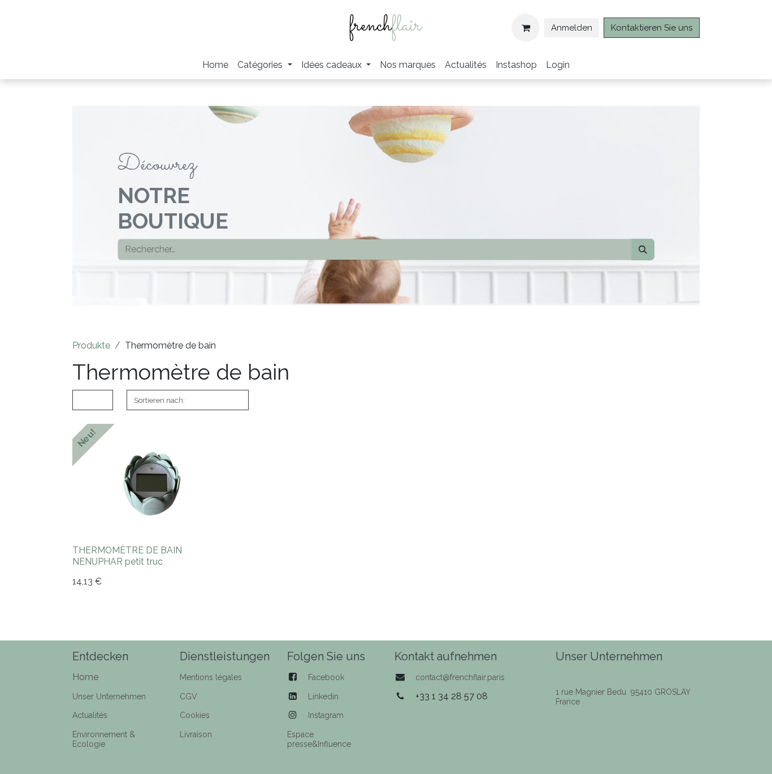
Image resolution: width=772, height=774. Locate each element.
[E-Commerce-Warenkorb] (525, 28)
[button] (188, 400)
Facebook (326, 677)
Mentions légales (211, 677)
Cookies (195, 715)
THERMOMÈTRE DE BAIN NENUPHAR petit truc (127, 555)
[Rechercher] (642, 249)
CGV (188, 696)
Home (85, 677)
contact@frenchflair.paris (460, 677)
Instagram (326, 715)
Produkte (91, 345)
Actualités (89, 715)
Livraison (196, 734)
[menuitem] (215, 65)
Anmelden (571, 28)
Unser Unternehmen (109, 696)
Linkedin (323, 696)
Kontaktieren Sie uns (651, 28)
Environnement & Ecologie (103, 739)
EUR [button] (89, 400)
